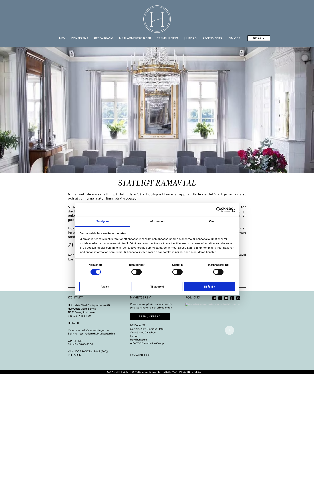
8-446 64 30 (83, 315)
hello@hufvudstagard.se (95, 330)
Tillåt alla (209, 286)
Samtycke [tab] (102, 221)
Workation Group (154, 343)
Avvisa (105, 286)
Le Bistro (135, 336)
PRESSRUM (74, 355)
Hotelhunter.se (138, 339)
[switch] (136, 272)
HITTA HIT (73, 323)
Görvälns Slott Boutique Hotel (147, 328)
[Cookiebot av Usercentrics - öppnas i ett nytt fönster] (219, 209)
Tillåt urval (157, 286)
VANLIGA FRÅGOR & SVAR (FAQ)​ (88, 351)
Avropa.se (128, 198)
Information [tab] (157, 221)
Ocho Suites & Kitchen (143, 332)
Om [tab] (211, 221)
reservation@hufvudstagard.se (97, 333)
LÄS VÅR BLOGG (140, 355)
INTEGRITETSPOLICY (190, 371)
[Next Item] (229, 330)
